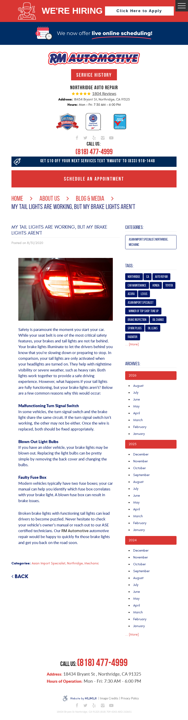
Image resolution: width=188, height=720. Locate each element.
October (139, 468)
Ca (147, 277)
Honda (155, 285)
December (141, 454)
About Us (49, 198)
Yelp (94, 137)
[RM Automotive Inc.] (94, 58)
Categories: (134, 227)
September (141, 475)
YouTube (111, 137)
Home (17, 198)
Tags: (129, 265)
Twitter (85, 137)
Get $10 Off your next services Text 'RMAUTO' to (97, 160)
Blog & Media (90, 198)
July (135, 393)
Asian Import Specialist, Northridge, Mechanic (65, 563)
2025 (132, 444)
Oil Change (158, 320)
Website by (83, 698)
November (140, 461)
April (136, 413)
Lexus (144, 294)
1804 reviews (104, 94)
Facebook (76, 137)
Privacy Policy (130, 698)
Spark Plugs (135, 328)
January (139, 434)
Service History (94, 75)
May (136, 406)
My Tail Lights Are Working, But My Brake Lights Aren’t (73, 206)
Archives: (132, 363)
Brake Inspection (137, 320)
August (138, 386)
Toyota (169, 285)
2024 (133, 540)
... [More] (132, 344)
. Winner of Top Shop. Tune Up (143, 311)
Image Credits (109, 698)
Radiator (132, 337)
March (138, 420)
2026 (132, 375)
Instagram (102, 137)
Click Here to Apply (139, 11)
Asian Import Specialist (140, 302)
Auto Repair (161, 277)
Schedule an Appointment (94, 178)
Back (21, 576)
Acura (131, 294)
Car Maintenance (137, 285)
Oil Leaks (153, 328)
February (139, 427)
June (136, 399)
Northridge (134, 277)
